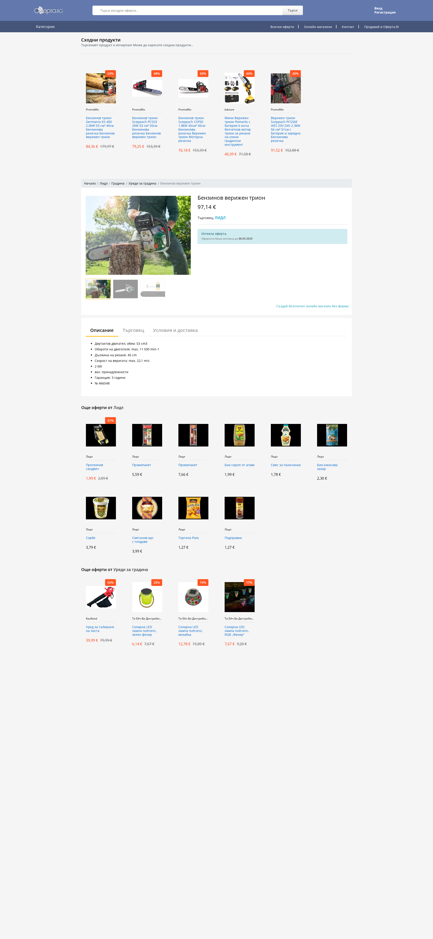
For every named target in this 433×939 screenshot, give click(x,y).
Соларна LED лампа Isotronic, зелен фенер (144, 631)
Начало (90, 183)
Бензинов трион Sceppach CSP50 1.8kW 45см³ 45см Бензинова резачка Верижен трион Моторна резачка (192, 129)
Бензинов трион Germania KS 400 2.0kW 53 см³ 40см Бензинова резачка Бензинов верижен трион (100, 127)
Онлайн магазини (318, 27)
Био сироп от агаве (240, 465)
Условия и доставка (175, 330)
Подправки (233, 538)
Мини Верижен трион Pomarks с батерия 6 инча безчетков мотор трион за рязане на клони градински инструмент (238, 131)
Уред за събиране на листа (100, 629)
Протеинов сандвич (94, 467)
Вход (378, 8)
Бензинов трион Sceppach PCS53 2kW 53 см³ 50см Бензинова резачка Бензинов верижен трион (146, 127)
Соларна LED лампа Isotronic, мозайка (190, 631)
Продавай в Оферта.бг (381, 27)
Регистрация (385, 12)
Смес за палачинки (286, 465)
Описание (102, 330)
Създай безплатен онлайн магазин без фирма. (312, 306)
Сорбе (90, 538)
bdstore (229, 109)
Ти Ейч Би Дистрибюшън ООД (147, 618)
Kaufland (91, 618)
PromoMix (92, 109)
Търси (292, 10)
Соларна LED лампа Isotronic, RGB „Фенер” (237, 631)
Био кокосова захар (327, 467)
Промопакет (141, 465)
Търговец (133, 330)
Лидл (104, 183)
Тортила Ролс (188, 538)
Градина (117, 183)
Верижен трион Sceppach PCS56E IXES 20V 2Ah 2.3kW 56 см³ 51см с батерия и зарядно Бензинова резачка (285, 129)
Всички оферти (282, 27)
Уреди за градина (142, 183)
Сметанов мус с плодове (143, 540)
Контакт (348, 27)
